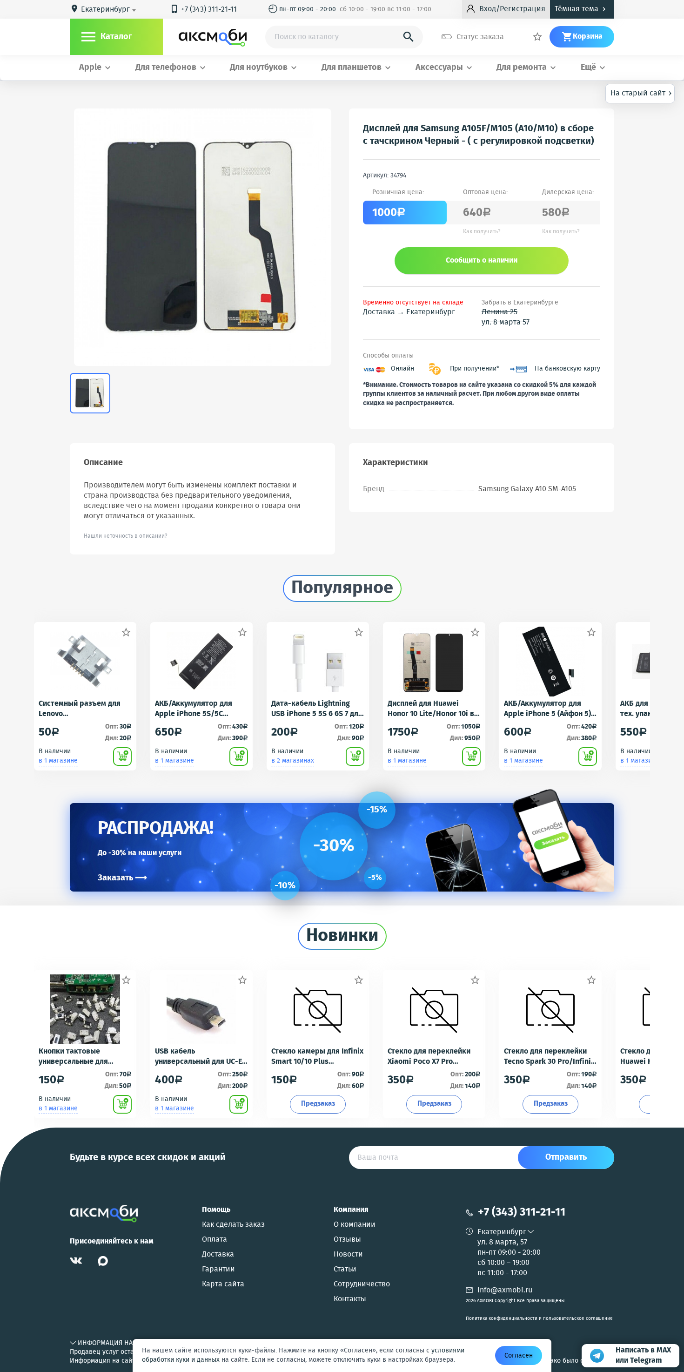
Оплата (214, 1240)
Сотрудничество (362, 1284)
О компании (355, 1225)
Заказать (122, 878)
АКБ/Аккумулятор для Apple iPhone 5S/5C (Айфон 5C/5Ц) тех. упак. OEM (198, 709)
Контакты (350, 1299)
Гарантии (218, 1269)
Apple (90, 68)
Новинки (342, 936)
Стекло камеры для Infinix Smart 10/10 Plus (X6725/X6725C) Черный (317, 1057)
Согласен (518, 1356)
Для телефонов (165, 68)
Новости (348, 1255)
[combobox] (110, 10)
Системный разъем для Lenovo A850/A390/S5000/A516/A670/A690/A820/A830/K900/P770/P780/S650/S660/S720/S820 (85, 709)
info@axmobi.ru (504, 1290)
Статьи (345, 1269)
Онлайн (402, 369)
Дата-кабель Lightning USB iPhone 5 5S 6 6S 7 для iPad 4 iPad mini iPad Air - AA (316, 709)
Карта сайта (223, 1284)
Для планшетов (352, 68)
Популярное (342, 588)
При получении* (474, 369)
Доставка (218, 1255)
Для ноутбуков (259, 68)
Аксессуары (439, 68)
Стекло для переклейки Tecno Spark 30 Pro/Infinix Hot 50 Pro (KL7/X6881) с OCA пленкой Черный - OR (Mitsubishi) (549, 1057)
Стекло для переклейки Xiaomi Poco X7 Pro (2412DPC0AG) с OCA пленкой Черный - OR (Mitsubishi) (429, 1057)
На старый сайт (641, 92)
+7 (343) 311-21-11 (203, 9)
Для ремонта (521, 68)
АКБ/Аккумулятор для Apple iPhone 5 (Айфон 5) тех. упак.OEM (547, 709)
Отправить (566, 1157)
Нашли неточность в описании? (126, 536)
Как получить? (482, 232)
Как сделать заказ (233, 1225)
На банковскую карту (567, 369)
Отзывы (347, 1240)
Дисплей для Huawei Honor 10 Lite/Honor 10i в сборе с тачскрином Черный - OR (431, 709)
